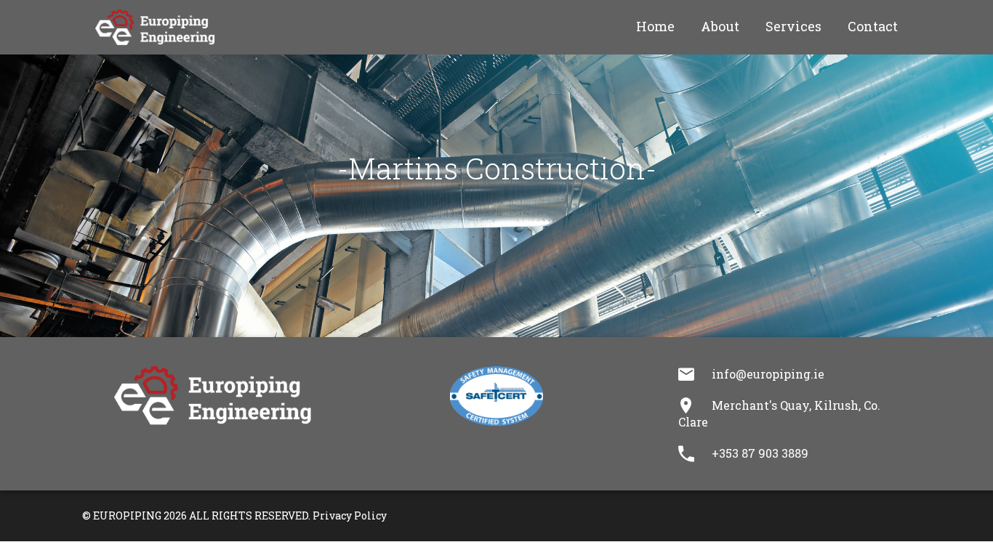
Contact (873, 26)
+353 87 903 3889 (760, 453)
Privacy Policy (350, 515)
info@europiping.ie (768, 373)
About (720, 26)
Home (655, 26)
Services (793, 26)
